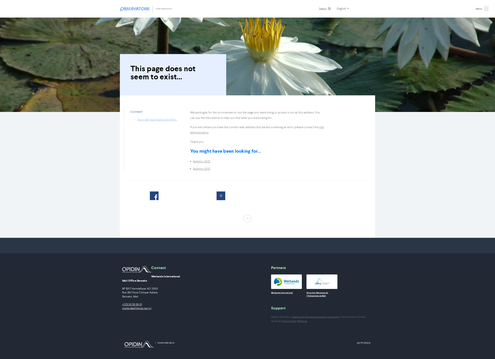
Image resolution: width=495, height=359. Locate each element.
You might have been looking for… (157, 119)
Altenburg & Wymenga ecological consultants (316, 316)
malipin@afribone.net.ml (136, 308)
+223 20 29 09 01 (132, 304)
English (341, 8)
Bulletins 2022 (201, 161)
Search (323, 8)
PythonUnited (289, 321)
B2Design (302, 321)
